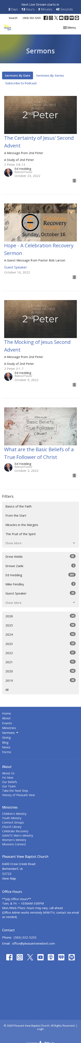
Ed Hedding (39, 575)
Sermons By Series (50, 75)
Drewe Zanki (39, 566)
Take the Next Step (15, 791)
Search (13, 18)
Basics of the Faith (18, 506)
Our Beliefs (9, 782)
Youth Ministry (11, 818)
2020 (39, 671)
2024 (39, 634)
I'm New (7, 777)
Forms (6, 752)
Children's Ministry (14, 814)
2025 (39, 625)
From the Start (15, 515)
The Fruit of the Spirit (20, 534)
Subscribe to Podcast (21, 83)
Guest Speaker (39, 593)
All (7, 690)
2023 (39, 643)
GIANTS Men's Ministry (17, 835)
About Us (8, 773)
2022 (39, 653)
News (6, 747)
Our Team (9, 786)
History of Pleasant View (18, 795)
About (6, 718)
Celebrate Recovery (15, 831)
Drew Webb (39, 556)
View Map (9, 878)
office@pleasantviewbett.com (33, 943)
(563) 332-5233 (31, 18)
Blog (5, 742)
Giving (6, 737)
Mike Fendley (39, 584)
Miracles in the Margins (21, 525)
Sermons (8, 732)
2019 (39, 680)
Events (7, 723)
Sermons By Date (17, 75)
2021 (39, 662)
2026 (39, 616)
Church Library (11, 827)
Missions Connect (14, 844)
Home (6, 713)
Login (40, 1029)
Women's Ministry (14, 840)
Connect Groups (13, 822)
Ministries (9, 728)
